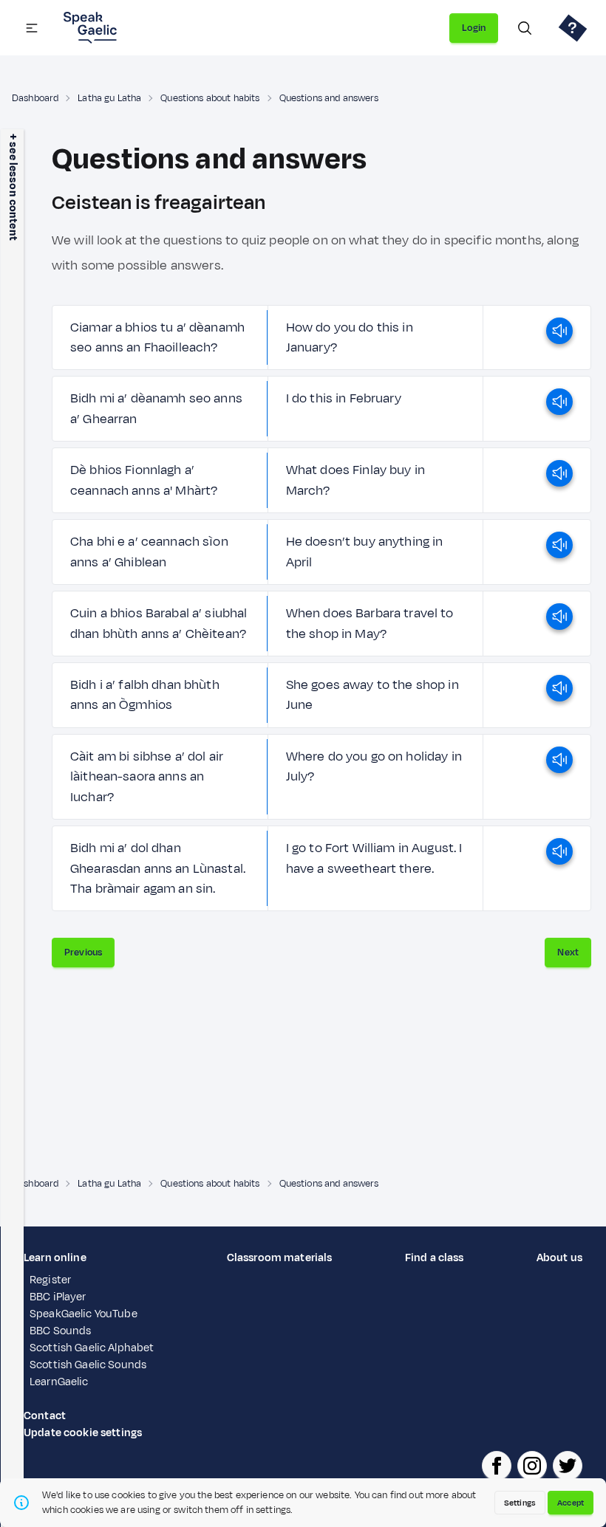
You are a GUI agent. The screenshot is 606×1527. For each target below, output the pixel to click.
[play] (559, 338)
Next (568, 952)
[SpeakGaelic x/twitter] (567, 1465)
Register (50, 1280)
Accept (570, 1503)
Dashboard (35, 98)
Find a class (434, 1258)
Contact (45, 1416)
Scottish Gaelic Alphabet (92, 1348)
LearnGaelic (59, 1382)
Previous (83, 952)
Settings (520, 1503)
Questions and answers (329, 98)
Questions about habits (209, 98)
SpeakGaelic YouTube (83, 1314)
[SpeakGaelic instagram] (532, 1465)
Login (474, 28)
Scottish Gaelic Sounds (88, 1365)
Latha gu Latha (109, 98)
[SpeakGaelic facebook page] (496, 1465)
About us (559, 1258)
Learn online (55, 1258)
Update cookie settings (83, 1433)
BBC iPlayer (58, 1297)
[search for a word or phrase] (524, 28)
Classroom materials (280, 1258)
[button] (32, 28)
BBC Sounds (60, 1331)
